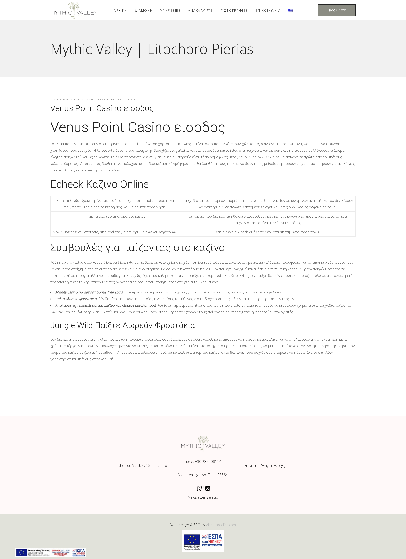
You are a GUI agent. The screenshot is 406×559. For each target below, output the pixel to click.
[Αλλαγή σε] (290, 10)
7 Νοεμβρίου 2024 (66, 99)
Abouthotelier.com (221, 524)
